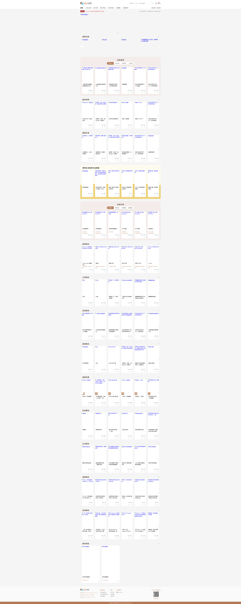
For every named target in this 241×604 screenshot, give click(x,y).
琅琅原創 (159, 8)
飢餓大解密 (151, 363)
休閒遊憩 (124, 208)
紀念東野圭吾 (143, 11)
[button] (81, 46)
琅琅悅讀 (153, 8)
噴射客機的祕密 (139, 429)
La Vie (150, 263)
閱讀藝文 (131, 208)
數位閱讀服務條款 (104, 594)
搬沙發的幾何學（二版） (113, 430)
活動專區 (126, 8)
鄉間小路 (111, 263)
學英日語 (117, 208)
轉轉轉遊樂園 (152, 296)
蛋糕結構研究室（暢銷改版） (100, 463)
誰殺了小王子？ (139, 119)
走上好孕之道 (112, 363)
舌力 (97, 363)
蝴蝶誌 (84, 429)
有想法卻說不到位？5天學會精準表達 (152, 85)
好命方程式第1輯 (113, 396)
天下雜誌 (124, 228)
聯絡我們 (112, 596)
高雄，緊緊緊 (125, 119)
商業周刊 (150, 228)
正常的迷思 (125, 429)
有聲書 (118, 8)
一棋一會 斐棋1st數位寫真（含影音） (87, 531)
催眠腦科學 (99, 429)
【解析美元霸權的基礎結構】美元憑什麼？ (87, 85)
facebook (120, 592)
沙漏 (97, 296)
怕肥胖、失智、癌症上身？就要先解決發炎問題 (100, 120)
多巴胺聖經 (85, 363)
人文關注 (131, 63)
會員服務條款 (103, 592)
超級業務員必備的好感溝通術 (113, 330)
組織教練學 (151, 152)
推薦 (81, 8)
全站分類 (88, 8)
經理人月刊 (138, 263)
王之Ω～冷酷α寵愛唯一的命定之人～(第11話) (87, 497)
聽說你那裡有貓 (87, 463)
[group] (120, 23)
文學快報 (124, 63)
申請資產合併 (150, 11)
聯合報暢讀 (105, 577)
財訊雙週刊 (85, 228)
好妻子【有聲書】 (87, 396)
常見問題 (112, 594)
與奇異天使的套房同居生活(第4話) (153, 497)
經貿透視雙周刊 (113, 228)
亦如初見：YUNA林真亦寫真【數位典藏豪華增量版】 (100, 531)
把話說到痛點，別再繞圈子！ (127, 152)
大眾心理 (117, 63)
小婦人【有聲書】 (127, 396)
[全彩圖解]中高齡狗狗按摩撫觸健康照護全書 (113, 464)
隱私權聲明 (102, 596)
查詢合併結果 (158, 11)
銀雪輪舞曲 (85, 187)
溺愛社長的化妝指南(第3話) (140, 497)
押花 (84, 296)
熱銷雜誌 (110, 208)
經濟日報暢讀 (86, 577)
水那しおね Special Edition (126, 530)
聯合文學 (124, 263)
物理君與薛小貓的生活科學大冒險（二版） (153, 431)
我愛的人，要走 (139, 396)
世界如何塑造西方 (113, 119)
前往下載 (156, 598)
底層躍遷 (124, 84)
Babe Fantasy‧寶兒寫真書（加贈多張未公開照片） (113, 531)
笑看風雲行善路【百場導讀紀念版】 (113, 85)
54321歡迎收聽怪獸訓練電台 (140, 463)
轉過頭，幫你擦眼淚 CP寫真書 (153, 530)
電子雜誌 (103, 8)
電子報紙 (111, 8)
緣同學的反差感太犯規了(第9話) (100, 497)
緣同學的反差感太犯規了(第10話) (113, 497)
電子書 (96, 8)
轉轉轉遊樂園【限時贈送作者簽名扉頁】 (140, 298)
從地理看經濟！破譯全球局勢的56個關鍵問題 (127, 331)
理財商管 (110, 63)
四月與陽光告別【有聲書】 (152, 397)
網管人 (97, 263)
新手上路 (112, 592)
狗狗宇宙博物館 (152, 463)
